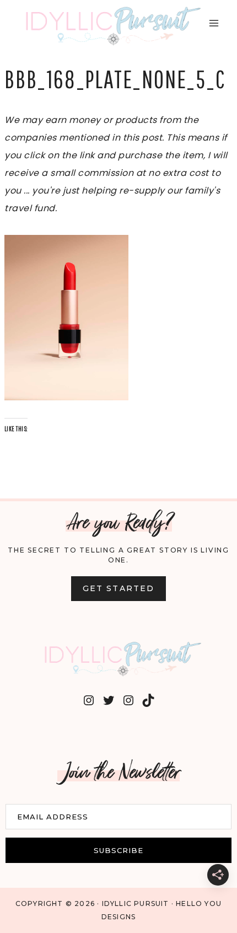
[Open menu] (213, 22)
